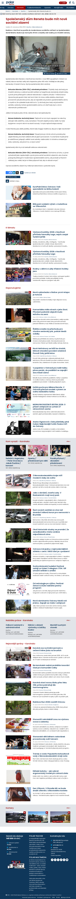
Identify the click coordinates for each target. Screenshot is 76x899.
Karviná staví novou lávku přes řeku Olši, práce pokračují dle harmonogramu (50, 685)
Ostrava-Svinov (43, 537)
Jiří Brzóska (53, 724)
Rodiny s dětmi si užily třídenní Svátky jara (50, 270)
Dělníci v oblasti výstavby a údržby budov (37, 627)
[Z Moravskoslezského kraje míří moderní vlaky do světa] (18, 481)
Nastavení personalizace (29, 897)
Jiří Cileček (52, 336)
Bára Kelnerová (37, 27)
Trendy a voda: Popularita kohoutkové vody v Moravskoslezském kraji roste (51, 754)
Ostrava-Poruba (44, 336)
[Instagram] (55, 860)
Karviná (42, 653)
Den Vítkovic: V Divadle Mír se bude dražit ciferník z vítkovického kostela (50, 789)
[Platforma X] (58, 860)
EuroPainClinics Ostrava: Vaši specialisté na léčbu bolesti (46, 187)
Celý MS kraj (43, 356)
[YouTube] (67, 860)
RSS (59, 897)
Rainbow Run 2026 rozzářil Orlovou (49, 702)
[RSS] (64, 860)
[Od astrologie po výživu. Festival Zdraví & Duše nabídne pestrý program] (18, 589)
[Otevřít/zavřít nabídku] (2, 3)
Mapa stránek (66, 897)
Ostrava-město (43, 317)
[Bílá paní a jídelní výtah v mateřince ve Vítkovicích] (18, 210)
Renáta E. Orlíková (52, 356)
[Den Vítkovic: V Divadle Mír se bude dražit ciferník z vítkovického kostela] (18, 794)
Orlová (46, 704)
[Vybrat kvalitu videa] (69, 73)
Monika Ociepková (53, 704)
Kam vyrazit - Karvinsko (18, 441)
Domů (8, 11)
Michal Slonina (53, 239)
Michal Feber (47, 297)
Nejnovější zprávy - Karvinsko (20, 643)
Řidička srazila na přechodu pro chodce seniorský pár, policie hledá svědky (49, 331)
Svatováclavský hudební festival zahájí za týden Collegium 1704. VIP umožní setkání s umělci (49, 568)
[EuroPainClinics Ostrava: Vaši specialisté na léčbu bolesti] (18, 193)
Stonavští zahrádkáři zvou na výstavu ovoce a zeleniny (51, 720)
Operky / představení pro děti (38, 459)
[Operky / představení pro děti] (38, 450)
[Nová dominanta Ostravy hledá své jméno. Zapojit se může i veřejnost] (18, 607)
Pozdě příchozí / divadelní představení (57, 460)
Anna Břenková (52, 317)
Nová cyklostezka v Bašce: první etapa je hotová (51, 293)
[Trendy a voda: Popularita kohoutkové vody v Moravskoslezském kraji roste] (18, 760)
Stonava (46, 724)
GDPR (53, 897)
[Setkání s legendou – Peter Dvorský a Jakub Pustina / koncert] (16, 450)
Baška (41, 297)
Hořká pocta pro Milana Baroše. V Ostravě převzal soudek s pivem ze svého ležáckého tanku (49, 389)
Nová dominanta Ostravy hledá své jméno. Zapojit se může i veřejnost (50, 601)
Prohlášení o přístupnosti (44, 897)
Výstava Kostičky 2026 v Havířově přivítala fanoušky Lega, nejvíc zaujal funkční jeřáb (50, 234)
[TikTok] (61, 860)
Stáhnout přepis (50, 73)
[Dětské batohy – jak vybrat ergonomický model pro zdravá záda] (18, 777)
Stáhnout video (62, 73)
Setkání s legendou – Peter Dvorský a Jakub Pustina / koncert (15, 462)
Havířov (23, 11)
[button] (38, 181)
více (68, 441)
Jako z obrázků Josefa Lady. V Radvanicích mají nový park (47, 493)
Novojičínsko (58, 8)
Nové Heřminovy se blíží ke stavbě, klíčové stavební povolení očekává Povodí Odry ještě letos (49, 351)
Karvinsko (20, 8)
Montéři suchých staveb (58, 626)
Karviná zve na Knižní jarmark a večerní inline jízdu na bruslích (48, 649)
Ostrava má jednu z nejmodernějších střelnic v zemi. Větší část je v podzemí (51, 550)
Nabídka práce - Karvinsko (19, 620)
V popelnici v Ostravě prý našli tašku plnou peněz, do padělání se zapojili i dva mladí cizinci (50, 370)
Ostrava (10, 8)
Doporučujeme (13, 288)
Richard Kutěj (47, 653)
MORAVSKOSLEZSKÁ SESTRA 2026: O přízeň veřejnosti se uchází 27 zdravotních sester (49, 406)
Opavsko (47, 8)
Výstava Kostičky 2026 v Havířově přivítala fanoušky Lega (49, 252)
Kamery (10, 808)
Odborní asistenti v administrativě (15, 626)
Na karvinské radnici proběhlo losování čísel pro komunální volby (51, 666)
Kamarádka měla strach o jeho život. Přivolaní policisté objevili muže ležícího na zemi (50, 312)
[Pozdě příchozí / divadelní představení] (60, 450)
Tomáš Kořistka (52, 498)
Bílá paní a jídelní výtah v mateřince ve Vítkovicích (50, 205)
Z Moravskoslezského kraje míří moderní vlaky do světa (47, 476)
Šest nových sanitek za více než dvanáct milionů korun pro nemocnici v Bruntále (51, 512)
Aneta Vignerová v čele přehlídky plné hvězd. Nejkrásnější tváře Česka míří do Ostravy (51, 424)
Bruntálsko (70, 8)
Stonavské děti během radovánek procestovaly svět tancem (49, 737)
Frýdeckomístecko (34, 8)
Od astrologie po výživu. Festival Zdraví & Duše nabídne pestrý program (48, 585)
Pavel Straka (51, 537)
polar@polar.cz (58, 845)
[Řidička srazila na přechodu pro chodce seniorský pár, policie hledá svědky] (18, 335)
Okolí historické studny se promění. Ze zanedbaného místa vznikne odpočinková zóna (51, 532)
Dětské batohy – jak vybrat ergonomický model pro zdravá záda (50, 772)
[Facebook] (52, 860)
